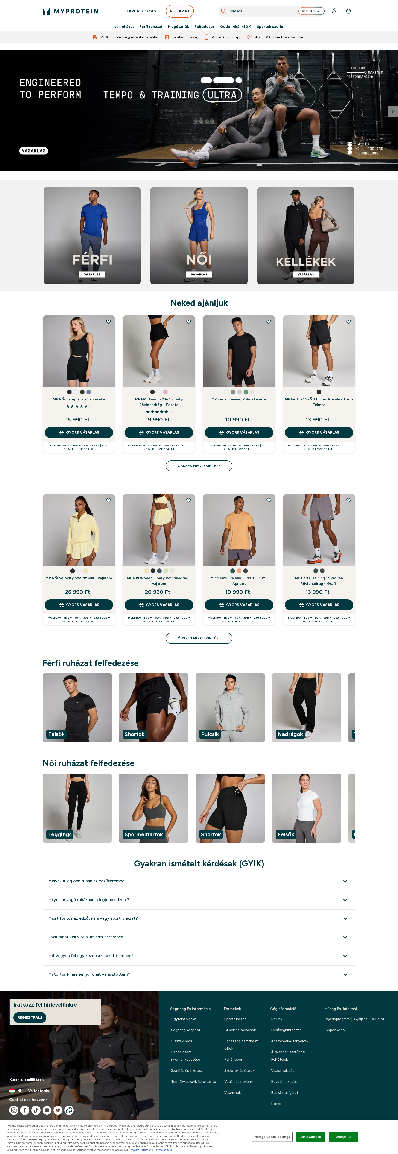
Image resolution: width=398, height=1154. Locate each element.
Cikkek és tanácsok (240, 1030)
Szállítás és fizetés (186, 1070)
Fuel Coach (313, 11)
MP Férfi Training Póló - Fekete (238, 399)
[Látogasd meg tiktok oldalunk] (36, 1110)
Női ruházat (124, 27)
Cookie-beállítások (27, 1080)
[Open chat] (69, 1110)
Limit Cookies (311, 1137)
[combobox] (272, 11)
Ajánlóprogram (355, 1019)
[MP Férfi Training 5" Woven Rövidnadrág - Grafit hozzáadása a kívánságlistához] (348, 500)
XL (67, 379)
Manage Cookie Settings (272, 1137)
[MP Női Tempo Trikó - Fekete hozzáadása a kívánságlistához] (108, 321)
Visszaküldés (181, 1041)
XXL (147, 379)
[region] (199, 708)
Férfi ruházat (151, 27)
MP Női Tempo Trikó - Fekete (79, 399)
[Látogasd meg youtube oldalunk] (47, 1110)
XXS (51, 366)
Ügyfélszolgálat (184, 1019)
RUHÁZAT (180, 11)
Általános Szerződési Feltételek (288, 1055)
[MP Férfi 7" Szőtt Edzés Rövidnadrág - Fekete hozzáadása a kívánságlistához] (348, 321)
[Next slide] (393, 111)
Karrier (276, 1104)
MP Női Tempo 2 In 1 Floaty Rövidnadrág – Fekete (159, 402)
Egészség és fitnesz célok (241, 1044)
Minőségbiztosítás (286, 1030)
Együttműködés (284, 1081)
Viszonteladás (282, 1070)
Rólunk (276, 1019)
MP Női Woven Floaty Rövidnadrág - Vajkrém (159, 581)
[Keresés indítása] (223, 11)
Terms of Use (163, 1149)
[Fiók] (335, 11)
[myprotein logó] (70, 11)
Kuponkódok (336, 1030)
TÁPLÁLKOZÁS (141, 11)
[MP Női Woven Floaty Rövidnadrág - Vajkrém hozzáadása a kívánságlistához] (188, 500)
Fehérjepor (233, 1059)
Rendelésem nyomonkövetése (185, 1055)
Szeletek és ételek (239, 1070)
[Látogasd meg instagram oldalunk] (13, 1110)
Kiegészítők (178, 27)
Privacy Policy (138, 1149)
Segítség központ (185, 1030)
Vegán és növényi (238, 1081)
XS (67, 366)
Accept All (343, 1137)
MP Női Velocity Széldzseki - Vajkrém (79, 578)
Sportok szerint (271, 27)
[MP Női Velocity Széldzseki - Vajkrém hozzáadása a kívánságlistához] (108, 500)
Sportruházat (235, 1019)
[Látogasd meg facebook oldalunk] (24, 1110)
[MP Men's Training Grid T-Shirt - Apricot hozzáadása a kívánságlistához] (268, 500)
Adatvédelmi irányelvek (289, 1041)
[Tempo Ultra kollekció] (199, 110)
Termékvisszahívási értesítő (193, 1081)
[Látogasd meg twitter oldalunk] (58, 1110)
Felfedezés (205, 27)
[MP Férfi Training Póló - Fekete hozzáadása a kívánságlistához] (268, 321)
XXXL (227, 379)
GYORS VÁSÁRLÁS (82, 432)
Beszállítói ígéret (284, 1093)
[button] (69, 392)
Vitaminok (232, 1093)
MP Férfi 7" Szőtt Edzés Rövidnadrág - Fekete (319, 402)
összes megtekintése (199, 466)
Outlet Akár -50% (235, 27)
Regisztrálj (30, 1017)
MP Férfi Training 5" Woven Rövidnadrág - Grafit (319, 581)
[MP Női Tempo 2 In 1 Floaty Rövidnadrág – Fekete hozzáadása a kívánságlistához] (188, 321)
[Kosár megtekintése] (348, 11)
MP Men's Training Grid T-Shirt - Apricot (239, 581)
